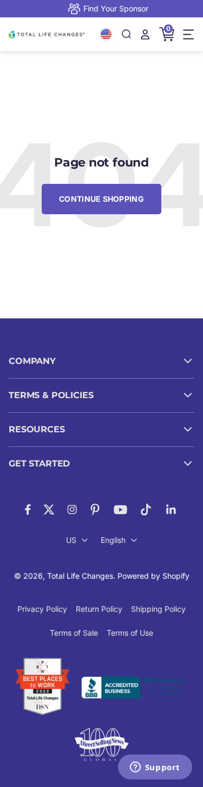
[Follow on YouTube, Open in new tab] (120, 509)
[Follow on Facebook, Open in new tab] (28, 509)
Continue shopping (101, 198)
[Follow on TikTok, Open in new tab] (146, 509)
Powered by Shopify (153, 575)
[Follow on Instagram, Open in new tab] (72, 509)
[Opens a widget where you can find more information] (154, 768)
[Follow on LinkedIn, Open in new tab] (171, 509)
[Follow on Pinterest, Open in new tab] (95, 509)
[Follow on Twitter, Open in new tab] (49, 509)
